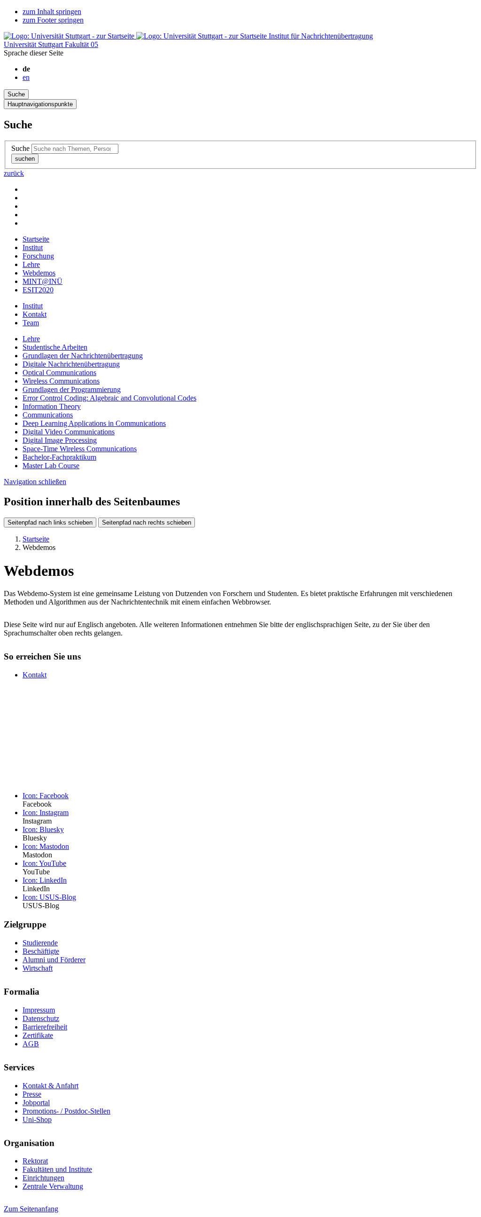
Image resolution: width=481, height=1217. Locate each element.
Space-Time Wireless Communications (80, 449)
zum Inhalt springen (52, 12)
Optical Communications (59, 373)
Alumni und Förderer (54, 960)
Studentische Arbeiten (55, 347)
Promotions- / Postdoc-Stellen (66, 1111)
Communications (48, 415)
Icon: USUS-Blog (49, 897)
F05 (81, 44)
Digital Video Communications (69, 432)
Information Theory (52, 406)
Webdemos (39, 273)
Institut (33, 247)
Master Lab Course (51, 466)
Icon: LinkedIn (45, 880)
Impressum (39, 1010)
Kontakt (35, 314)
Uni (34, 44)
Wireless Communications (61, 381)
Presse (32, 1094)
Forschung (38, 256)
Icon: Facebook (46, 796)
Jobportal (36, 1103)
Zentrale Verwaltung (53, 1186)
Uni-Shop (37, 1119)
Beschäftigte (41, 951)
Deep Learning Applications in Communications (94, 423)
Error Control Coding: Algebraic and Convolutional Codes (109, 398)
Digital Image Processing (60, 440)
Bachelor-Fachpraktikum (59, 457)
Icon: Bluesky (43, 829)
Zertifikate (38, 1035)
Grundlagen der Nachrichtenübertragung (83, 356)
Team (31, 323)
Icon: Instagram (46, 813)
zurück (14, 173)
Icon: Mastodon (46, 846)
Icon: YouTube (44, 863)
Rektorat (35, 1161)
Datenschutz (41, 1018)
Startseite (36, 239)
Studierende (40, 943)
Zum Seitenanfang (31, 1209)
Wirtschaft (38, 968)
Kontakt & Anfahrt (50, 1086)
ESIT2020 (38, 290)
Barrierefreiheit (45, 1027)
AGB (31, 1044)
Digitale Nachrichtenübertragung (71, 364)
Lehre (31, 264)
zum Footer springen (53, 20)
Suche (20, 148)
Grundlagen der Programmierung (72, 389)
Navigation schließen (35, 482)
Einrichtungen (43, 1178)
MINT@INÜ (42, 281)
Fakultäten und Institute (57, 1169)
